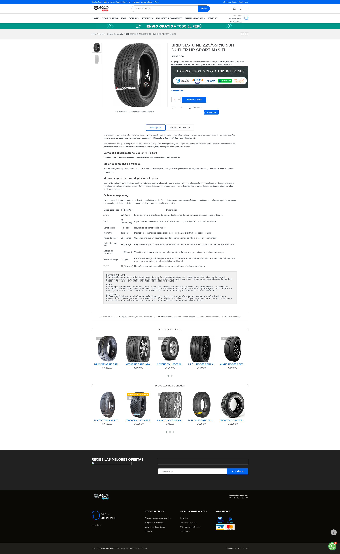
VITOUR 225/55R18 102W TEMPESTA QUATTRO (139, 364)
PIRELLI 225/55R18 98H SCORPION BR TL (201, 364)
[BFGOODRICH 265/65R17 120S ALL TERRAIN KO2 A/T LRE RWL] (139, 405)
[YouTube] (247, 498)
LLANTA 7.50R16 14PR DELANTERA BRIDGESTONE (107, 420)
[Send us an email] (238, 498)
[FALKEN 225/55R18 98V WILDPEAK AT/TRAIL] (246, 33)
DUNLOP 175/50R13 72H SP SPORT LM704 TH (201, 420)
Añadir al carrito (194, 99)
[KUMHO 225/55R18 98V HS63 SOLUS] (233, 349)
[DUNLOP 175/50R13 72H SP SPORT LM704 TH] (201, 405)
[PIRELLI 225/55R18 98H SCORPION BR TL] (201, 349)
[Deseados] (241, 9)
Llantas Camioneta (115, 34)
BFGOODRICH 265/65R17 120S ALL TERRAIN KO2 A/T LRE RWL (139, 420)
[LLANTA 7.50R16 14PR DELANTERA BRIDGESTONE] (107, 405)
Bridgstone (170, 317)
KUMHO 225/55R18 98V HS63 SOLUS (233, 364)
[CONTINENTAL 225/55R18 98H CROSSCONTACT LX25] (170, 349)
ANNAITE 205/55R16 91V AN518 (170, 420)
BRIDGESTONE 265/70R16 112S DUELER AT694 (233, 420)
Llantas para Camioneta (209, 317)
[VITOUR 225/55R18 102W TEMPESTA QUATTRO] (139, 349)
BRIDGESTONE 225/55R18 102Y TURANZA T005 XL (107, 364)
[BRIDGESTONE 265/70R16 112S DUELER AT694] (233, 405)
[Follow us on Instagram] (243, 498)
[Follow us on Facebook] (234, 498)
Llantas (102, 34)
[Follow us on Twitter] (230, 498)
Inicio (94, 34)
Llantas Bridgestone (190, 317)
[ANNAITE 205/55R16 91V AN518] (170, 405)
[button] (332, 546)
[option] (97, 48)
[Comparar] (247, 9)
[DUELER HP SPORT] (96, 48)
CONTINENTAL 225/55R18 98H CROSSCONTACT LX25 (170, 364)
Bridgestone (236, 317)
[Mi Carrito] (234, 9)
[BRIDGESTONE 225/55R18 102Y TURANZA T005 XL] (107, 349)
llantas (178, 317)
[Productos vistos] (334, 532)
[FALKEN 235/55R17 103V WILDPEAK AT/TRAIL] (242, 33)
